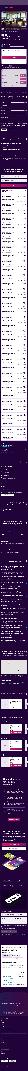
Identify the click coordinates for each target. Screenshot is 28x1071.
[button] (2, 7)
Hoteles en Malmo (6, 969)
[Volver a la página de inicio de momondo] (9, 7)
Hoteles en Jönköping (7, 980)
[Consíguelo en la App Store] (12, 1061)
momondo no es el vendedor (9, 1001)
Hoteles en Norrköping (8, 978)
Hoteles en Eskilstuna (7, 984)
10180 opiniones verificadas (17, 46)
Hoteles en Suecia (21, 1011)
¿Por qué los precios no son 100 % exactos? (13, 1005)
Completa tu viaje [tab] (18, 958)
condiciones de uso (22, 934)
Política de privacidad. (8, 935)
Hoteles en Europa (12, 1011)
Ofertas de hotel (5, 1011)
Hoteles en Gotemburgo (8, 965)
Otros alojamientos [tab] (16, 955)
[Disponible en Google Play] (4, 1061)
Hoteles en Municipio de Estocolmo (8, 1012)
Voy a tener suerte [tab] (7, 958)
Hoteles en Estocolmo (21, 1012)
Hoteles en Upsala (6, 967)
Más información (5, 446)
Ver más (24, 722)
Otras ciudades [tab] (6, 955)
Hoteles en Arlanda (7, 976)
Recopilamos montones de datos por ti (11, 1003)
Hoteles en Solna (6, 972)
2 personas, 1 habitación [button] (8, 54)
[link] (16, 732)
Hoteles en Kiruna (6, 974)
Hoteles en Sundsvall (7, 982)
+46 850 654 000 (5, 44)
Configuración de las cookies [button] (7, 452)
